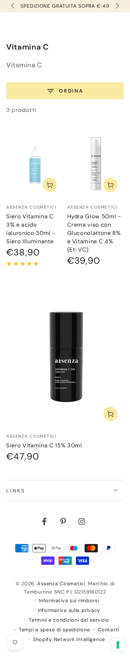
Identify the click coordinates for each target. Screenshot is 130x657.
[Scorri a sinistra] (13, 6)
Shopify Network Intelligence (69, 639)
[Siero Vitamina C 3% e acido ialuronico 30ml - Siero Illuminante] (34, 163)
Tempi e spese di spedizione (54, 630)
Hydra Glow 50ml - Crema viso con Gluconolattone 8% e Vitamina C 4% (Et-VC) (94, 233)
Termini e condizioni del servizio (69, 620)
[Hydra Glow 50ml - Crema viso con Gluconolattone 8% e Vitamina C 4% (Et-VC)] (95, 163)
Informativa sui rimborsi (69, 600)
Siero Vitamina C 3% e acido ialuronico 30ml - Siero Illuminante (30, 229)
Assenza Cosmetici (61, 583)
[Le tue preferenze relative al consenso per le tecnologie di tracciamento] (117, 644)
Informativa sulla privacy (69, 610)
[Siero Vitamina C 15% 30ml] (65, 353)
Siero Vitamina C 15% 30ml (44, 445)
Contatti (108, 630)
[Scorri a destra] (117, 6)
